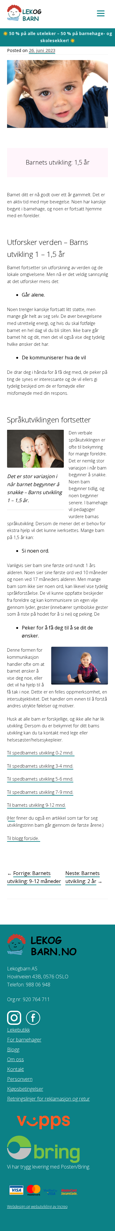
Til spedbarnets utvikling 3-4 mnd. (40, 766)
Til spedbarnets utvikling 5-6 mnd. (40, 779)
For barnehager (24, 1039)
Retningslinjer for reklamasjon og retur (48, 1098)
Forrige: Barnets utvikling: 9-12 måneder (34, 877)
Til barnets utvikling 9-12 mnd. (36, 805)
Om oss (15, 1059)
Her (11, 818)
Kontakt (15, 1069)
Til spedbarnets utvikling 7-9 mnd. (40, 792)
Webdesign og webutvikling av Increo (37, 1206)
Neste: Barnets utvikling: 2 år (82, 877)
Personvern (20, 1079)
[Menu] (100, 13)
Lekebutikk (18, 1029)
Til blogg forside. (23, 838)
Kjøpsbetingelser (25, 1088)
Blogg (13, 1049)
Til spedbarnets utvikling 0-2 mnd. (41, 753)
